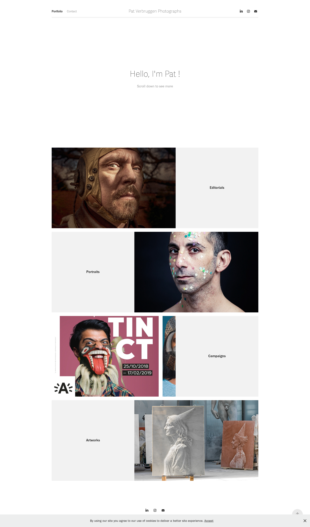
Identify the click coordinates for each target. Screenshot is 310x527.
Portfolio (57, 11)
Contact (72, 11)
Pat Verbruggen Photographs (155, 11)
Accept (208, 521)
